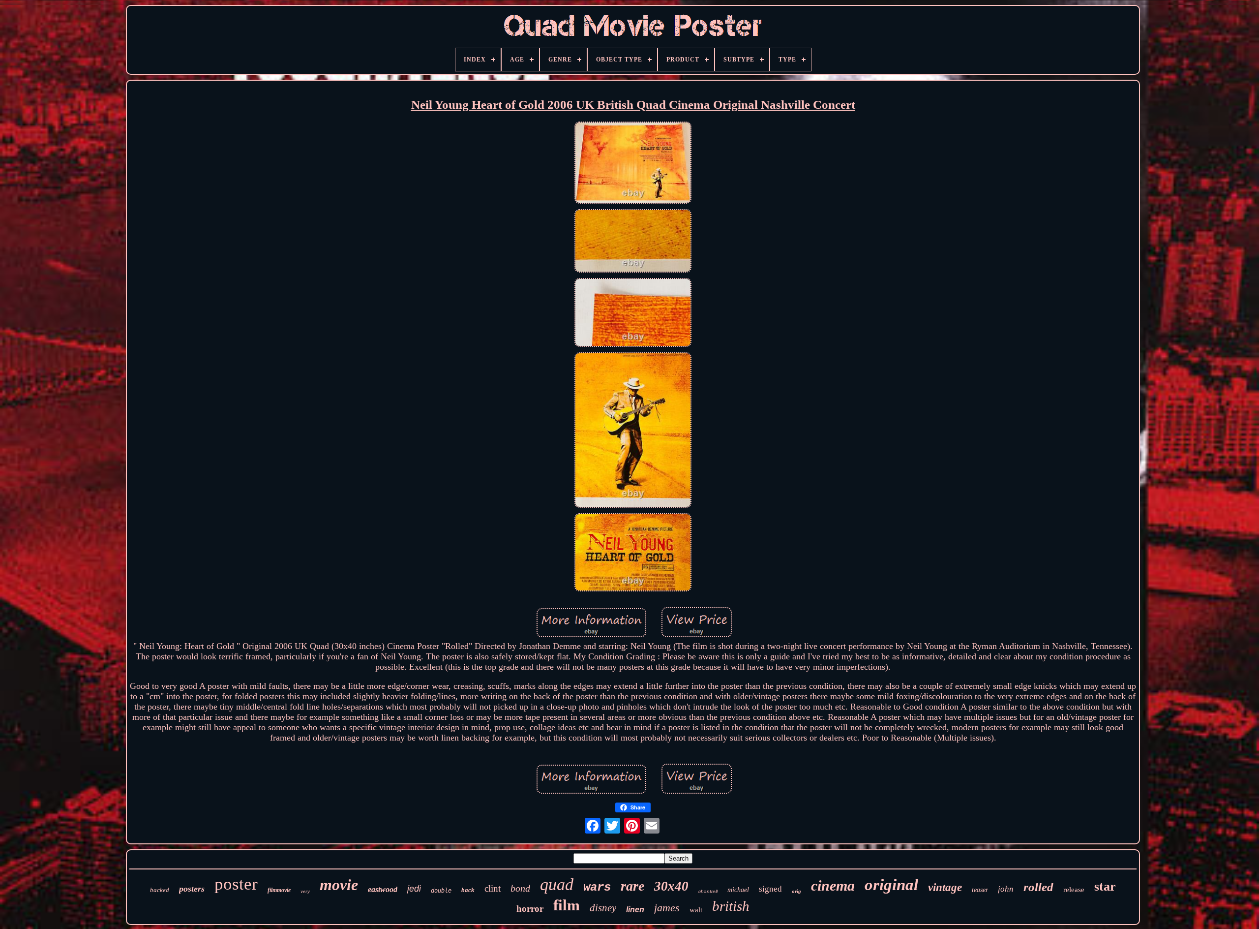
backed (159, 890)
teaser (980, 890)
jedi (414, 889)
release (1073, 890)
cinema (833, 885)
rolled (1038, 887)
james (667, 907)
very (305, 891)
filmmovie (279, 890)
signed (770, 889)
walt (695, 910)
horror (529, 908)
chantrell (708, 891)
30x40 (671, 886)
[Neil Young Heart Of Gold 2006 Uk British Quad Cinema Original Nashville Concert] (633, 164)
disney (603, 908)
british (730, 906)
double (441, 890)
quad (556, 884)
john (1006, 889)
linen (635, 909)
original (891, 885)
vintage (945, 887)
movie (339, 885)
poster (236, 884)
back (468, 890)
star (1105, 886)
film (566, 905)
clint (492, 888)
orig (796, 891)
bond (520, 888)
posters (192, 889)
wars (597, 887)
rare (632, 886)
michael (738, 890)
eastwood (382, 889)
